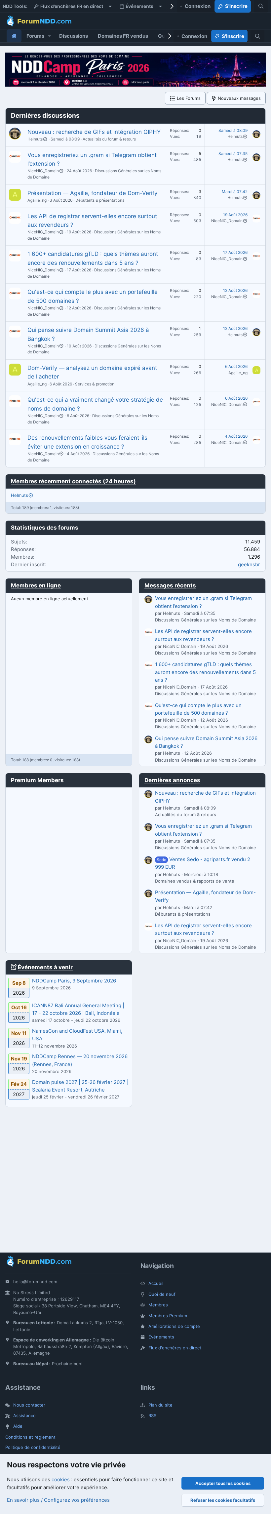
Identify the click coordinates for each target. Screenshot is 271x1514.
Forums (35, 36)
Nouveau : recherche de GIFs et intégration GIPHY (94, 132)
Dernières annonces (172, 780)
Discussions (73, 36)
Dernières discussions (45, 115)
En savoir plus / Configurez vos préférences (58, 1500)
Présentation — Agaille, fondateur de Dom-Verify (92, 193)
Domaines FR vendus (123, 36)
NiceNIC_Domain (43, 170)
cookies (61, 1479)
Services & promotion (94, 383)
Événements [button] (139, 6)
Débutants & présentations (99, 200)
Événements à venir (45, 967)
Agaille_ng (37, 200)
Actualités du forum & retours (109, 139)
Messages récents (170, 585)
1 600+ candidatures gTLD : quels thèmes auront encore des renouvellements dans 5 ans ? (205, 672)
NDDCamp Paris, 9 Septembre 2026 (74, 980)
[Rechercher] (260, 6)
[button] (49, 35)
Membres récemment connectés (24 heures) (73, 481)
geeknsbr (249, 564)
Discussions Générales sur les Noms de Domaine (205, 619)
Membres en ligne (36, 585)
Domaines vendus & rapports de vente (194, 881)
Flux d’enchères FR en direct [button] (71, 6)
